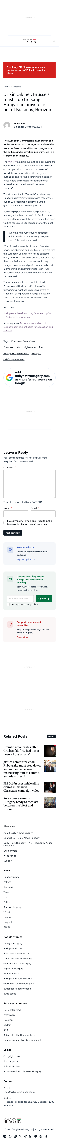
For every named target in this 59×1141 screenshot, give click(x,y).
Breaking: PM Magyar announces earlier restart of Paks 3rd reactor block (26, 70)
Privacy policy (10, 1061)
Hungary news (11, 877)
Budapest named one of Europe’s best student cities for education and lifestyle (28, 327)
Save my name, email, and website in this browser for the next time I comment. (29, 522)
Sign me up (44, 598)
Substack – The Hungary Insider (20, 1035)
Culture (7, 902)
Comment (9, 467)
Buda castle (9, 993)
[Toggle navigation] (5, 41)
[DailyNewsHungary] (29, 41)
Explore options (25, 559)
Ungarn (7, 917)
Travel (6, 892)
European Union (12, 347)
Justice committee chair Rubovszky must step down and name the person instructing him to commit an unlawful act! (22, 769)
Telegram (8, 1019)
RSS (5, 1030)
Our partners (10, 850)
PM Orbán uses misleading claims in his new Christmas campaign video (21, 787)
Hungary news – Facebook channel (22, 1040)
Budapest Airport (12, 948)
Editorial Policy (11, 1066)
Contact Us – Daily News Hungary (21, 837)
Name (7, 508)
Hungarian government (16, 353)
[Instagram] (15, 1136)
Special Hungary (12, 907)
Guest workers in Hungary (17, 963)
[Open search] (54, 41)
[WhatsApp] (30, 1136)
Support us (22, 637)
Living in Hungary (12, 943)
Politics (7, 882)
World (6, 912)
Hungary (36, 353)
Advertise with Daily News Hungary (22, 1071)
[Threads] (46, 1136)
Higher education (33, 347)
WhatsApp (9, 1014)
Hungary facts (11, 973)
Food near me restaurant (16, 953)
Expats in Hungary (13, 968)
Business (8, 886)
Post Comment (13, 533)
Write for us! (9, 855)
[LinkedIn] (4, 1136)
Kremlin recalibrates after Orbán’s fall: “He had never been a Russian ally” (21, 750)
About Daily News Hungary (18, 832)
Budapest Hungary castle (17, 988)
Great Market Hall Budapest (18, 983)
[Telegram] (35, 1136)
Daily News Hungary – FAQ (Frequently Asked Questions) (28, 844)
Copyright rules (11, 1056)
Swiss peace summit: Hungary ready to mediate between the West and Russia (20, 804)
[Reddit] (41, 1136)
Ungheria (8, 922)
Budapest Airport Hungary (17, 978)
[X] (20, 1136)
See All (51, 736)
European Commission (23, 341)
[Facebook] (10, 1136)
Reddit (7, 1024)
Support (7, 860)
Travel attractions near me (17, 958)
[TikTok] (25, 1136)
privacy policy (31, 604)
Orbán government (13, 359)
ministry (12, 161)
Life (5, 897)
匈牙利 (6, 927)
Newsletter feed (12, 1009)
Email (35, 508)
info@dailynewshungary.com (19, 1091)
